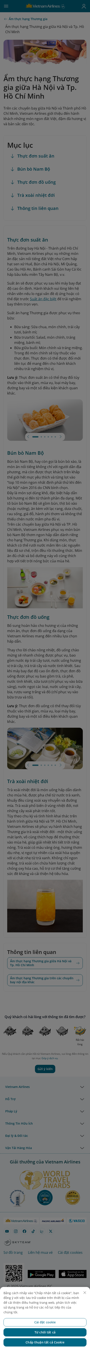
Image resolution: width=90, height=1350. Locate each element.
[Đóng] (85, 1292)
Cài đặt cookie (45, 1322)
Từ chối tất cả (45, 1332)
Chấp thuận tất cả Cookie (45, 1342)
